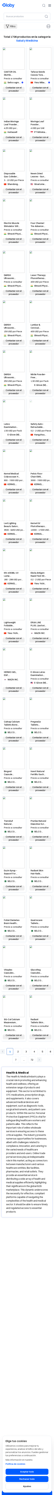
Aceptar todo (27, 1471)
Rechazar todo (27, 1479)
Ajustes (27, 1486)
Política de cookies (15, 1464)
